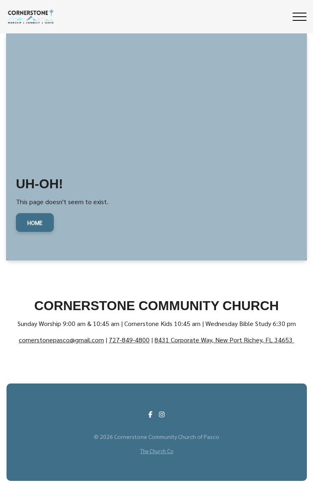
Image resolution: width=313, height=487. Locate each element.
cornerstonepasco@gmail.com (61, 339)
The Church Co (156, 450)
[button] (299, 17)
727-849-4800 (129, 339)
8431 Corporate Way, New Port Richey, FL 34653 (224, 339)
